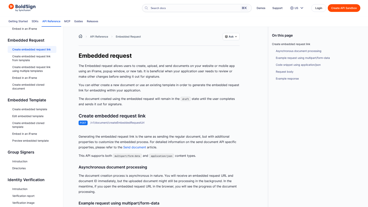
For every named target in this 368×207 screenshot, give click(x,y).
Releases (92, 21)
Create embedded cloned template (28, 124)
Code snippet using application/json (298, 64)
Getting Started (18, 21)
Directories (19, 168)
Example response (287, 78)
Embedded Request (128, 36)
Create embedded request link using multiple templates (31, 68)
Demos (261, 8)
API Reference (51, 21)
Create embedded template (29, 109)
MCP (67, 21)
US (296, 8)
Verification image (23, 202)
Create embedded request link (31, 49)
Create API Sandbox (344, 8)
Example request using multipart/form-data (303, 57)
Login (318, 8)
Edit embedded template (28, 116)
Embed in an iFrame (24, 28)
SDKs (35, 21)
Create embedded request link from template (31, 58)
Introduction (19, 161)
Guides (78, 21)
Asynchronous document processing (298, 51)
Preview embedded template (30, 140)
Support (277, 8)
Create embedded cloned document (28, 86)
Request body (284, 71)
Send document (134, 147)
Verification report (23, 195)
